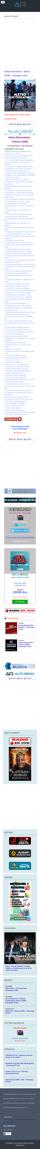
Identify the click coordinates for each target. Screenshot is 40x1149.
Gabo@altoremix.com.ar (10, 1122)
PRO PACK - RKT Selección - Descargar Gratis (16, 989)
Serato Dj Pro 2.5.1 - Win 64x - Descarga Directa (17, 1072)
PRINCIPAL (14, 124)
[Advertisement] (20, 44)
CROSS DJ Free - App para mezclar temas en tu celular (19, 1056)
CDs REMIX (28, 124)
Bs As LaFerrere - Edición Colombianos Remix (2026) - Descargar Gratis (16, 1001)
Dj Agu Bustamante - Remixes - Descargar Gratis (26, 627)
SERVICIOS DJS (9, 1009)
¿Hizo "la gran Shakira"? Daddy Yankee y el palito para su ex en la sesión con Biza (18, 968)
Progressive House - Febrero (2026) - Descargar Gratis (26, 644)
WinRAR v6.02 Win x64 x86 (20, 1038)
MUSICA (21, 124)
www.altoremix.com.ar (25, 151)
